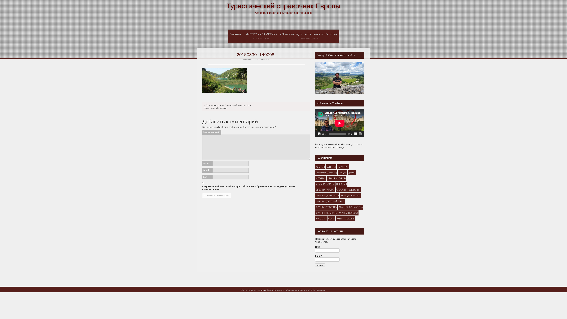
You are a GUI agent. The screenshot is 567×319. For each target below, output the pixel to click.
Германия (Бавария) (326, 172)
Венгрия (331, 166)
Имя (206, 163)
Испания (320, 178)
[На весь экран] (360, 133)
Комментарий (212, 132)
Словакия (341, 189)
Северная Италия (325, 189)
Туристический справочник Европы (283, 6)
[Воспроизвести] (319, 133)
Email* (318, 255)
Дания (351, 172)
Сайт (205, 177)
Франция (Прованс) (326, 207)
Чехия (331, 218)
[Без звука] (355, 133)
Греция (342, 172)
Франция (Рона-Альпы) (350, 207)
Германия (343, 166)
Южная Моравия (346, 218)
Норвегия (341, 184)
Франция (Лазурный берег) (330, 201)
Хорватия (321, 218)
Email (207, 170)
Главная (235, 34)
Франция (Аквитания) (327, 195)
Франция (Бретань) (350, 195)
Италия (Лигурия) (337, 178)
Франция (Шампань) (326, 212)
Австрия (320, 166)
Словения (354, 189)
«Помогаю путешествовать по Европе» (308, 36)
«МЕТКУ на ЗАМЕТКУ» (261, 36)
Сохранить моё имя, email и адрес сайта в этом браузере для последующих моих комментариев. (248, 188)
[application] (339, 123)
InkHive (262, 290)
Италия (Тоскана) (325, 184)
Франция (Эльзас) (348, 212)
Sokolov (266, 59)
